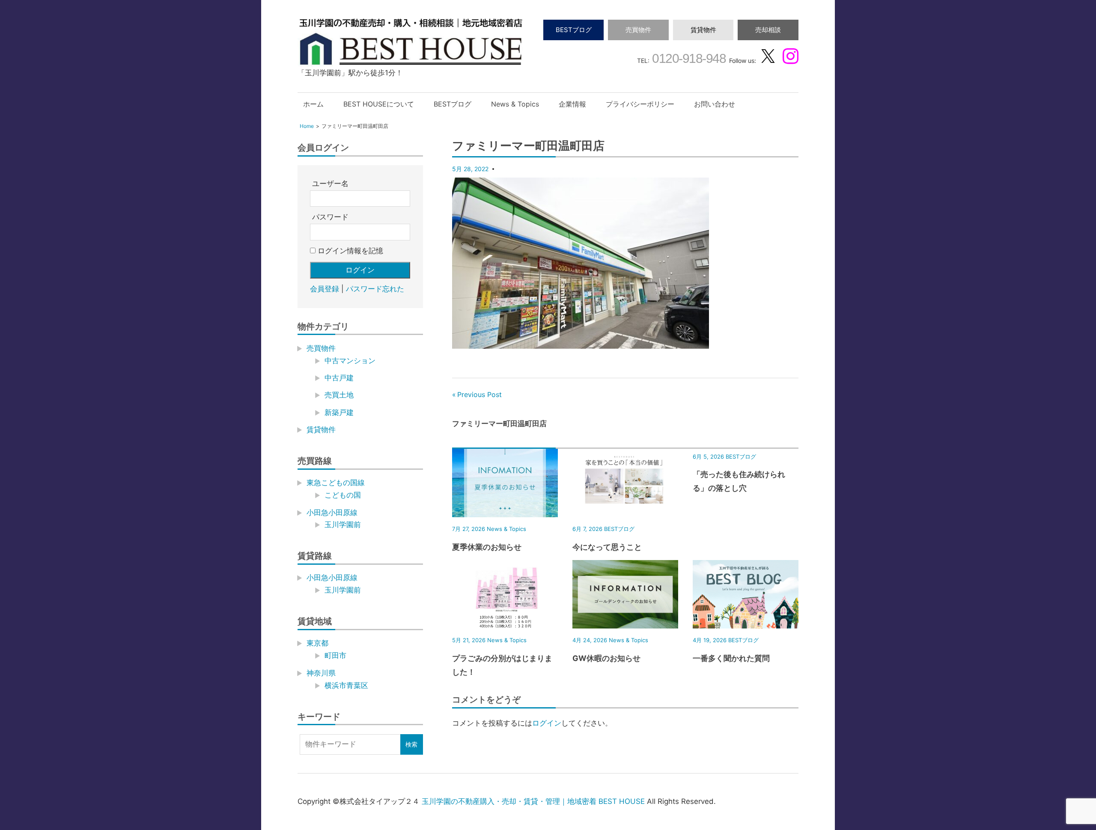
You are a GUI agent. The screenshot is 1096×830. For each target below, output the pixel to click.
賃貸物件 (703, 30)
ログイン (546, 723)
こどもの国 (343, 495)
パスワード (330, 217)
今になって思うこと (607, 546)
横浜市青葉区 (346, 685)
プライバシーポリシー (640, 104)
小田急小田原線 (332, 512)
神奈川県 (321, 673)
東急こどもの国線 (336, 482)
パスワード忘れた (375, 289)
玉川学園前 (343, 524)
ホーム (313, 104)
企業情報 (572, 104)
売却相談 (768, 30)
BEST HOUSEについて (378, 104)
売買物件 (638, 30)
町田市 (335, 655)
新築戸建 (339, 412)
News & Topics (515, 104)
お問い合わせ (714, 104)
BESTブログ (574, 30)
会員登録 (324, 289)
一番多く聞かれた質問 (731, 658)
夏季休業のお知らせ (486, 546)
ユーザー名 (330, 183)
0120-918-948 (687, 58)
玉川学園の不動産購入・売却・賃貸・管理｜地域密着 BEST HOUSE (533, 801)
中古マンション (350, 360)
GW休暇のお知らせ (606, 658)
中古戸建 (339, 378)
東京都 (317, 643)
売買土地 (339, 395)
